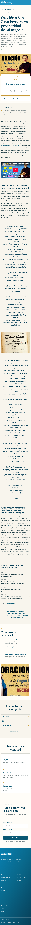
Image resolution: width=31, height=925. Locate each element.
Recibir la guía (15, 837)
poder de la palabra (13, 525)
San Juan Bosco (8, 9)
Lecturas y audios (5, 896)
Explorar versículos (14, 731)
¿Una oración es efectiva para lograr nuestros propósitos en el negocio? (16, 113)
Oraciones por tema (5, 875)
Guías (2, 887)
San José (19, 875)
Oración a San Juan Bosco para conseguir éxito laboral (14, 110)
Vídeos (2, 893)
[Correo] (11, 865)
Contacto (3, 911)
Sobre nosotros (4, 903)
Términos (18, 922)
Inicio (2, 9)
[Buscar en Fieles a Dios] (24, 2)
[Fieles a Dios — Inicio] (6, 2)
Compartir (14, 50)
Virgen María (19, 880)
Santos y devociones (21, 872)
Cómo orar (3, 880)
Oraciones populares (5, 877)
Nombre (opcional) (7, 822)
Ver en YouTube (27, 179)
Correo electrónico (7, 829)
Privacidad (9, 922)
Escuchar (6, 99)
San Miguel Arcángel (21, 877)
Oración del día (4, 872)
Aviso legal (3, 922)
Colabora (3, 908)
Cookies (13, 922)
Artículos (3, 890)
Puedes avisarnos (7, 789)
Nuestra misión (4, 906)
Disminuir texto (16, 99)
